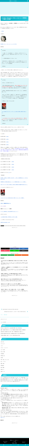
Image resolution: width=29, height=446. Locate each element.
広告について (3, 417)
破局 (12, 225)
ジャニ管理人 (14, 441)
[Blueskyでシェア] (18, 291)
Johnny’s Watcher (5, 441)
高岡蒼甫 (24, 225)
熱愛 (10, 225)
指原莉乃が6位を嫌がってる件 (5, 222)
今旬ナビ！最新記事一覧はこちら (6, 203)
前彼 (8, 225)
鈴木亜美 (18, 225)
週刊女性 (15, 225)
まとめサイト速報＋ (14, 442)
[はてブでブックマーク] (11, 293)
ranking (2, 31)
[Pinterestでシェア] (8, 295)
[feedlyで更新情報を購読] (7, 255)
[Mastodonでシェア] (11, 291)
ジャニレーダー (24, 441)
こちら (9, 172)
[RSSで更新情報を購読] (21, 255)
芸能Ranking (23, 442)
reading (7, 139)
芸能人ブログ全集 (14, 443)
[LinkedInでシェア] (14, 295)
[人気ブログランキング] (2, 420)
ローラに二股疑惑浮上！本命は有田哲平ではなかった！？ (9, 211)
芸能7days (5, 442)
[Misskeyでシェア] (24, 291)
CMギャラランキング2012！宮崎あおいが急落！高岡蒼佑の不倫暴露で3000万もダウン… (14, 184)
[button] (23, 251)
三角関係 (6, 225)
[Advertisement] (14, 8)
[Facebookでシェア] (5, 293)
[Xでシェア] (5, 291)
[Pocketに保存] (18, 293)
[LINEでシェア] (24, 293)
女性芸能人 (2, 225)
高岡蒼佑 (21, 225)
